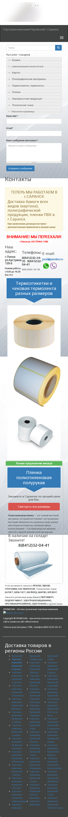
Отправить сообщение (20, 168)
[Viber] (53, 265)
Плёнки (16, 92)
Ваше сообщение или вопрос (22, 140)
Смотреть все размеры (34, 506)
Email (9, 128)
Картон (16, 72)
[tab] (34, 60)
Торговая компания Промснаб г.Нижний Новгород (35, 695)
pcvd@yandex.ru (52, 259)
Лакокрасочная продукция (27, 98)
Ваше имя (12, 116)
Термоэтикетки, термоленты (28, 85)
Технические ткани (22, 105)
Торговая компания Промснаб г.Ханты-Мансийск (35, 791)
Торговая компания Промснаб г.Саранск (31, 29)
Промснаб (17, 656)
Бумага (16, 60)
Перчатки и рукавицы (23, 111)
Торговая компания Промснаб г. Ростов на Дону (53, 709)
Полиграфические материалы (29, 79)
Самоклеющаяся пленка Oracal (27, 66)
